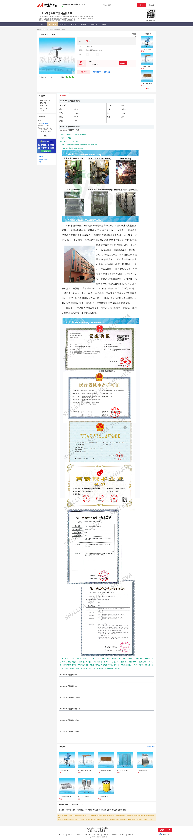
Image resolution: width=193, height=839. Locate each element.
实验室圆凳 (96, 810)
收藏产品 (43, 77)
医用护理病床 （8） (45, 100)
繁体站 (122, 835)
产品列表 (42, 29)
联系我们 (70, 835)
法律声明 (114, 835)
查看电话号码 (45, 123)
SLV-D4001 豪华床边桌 (147, 66)
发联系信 (84, 72)
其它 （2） (43, 111)
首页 (38, 29)
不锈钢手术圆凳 (70, 810)
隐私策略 (96, 835)
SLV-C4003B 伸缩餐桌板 (148, 83)
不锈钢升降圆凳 (106, 810)
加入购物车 (97, 72)
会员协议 (105, 835)
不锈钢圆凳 (80, 810)
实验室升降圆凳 (117, 810)
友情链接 (130, 835)
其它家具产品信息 (89, 828)
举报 (52, 77)
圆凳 (124, 810)
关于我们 (61, 835)
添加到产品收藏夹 (43, 159)
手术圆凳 (61, 810)
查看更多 (46, 136)
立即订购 (107, 72)
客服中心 (79, 835)
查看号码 (123, 63)
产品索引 (41, 157)
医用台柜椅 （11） (45, 103)
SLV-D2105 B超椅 (146, 49)
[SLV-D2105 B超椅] (147, 42)
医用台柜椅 (50, 29)
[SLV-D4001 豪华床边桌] (147, 59)
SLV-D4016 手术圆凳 (99, 830)
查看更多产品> (151, 746)
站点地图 (87, 835)
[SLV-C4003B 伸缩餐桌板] (147, 76)
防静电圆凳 (88, 810)
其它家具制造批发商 (102, 828)
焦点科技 (98, 837)
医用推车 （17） (44, 105)
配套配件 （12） (44, 108)
